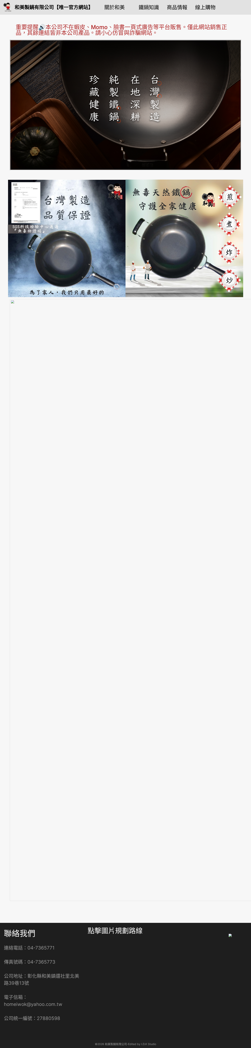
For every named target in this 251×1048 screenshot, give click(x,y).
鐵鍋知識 (149, 7)
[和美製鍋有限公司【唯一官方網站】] (8, 7)
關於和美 (114, 7)
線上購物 (205, 7)
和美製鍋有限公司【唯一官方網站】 (54, 7)
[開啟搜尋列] (232, 7)
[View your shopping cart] (245, 7)
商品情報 (177, 7)
